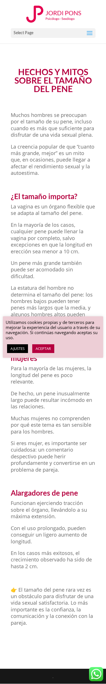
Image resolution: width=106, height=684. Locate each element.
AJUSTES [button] (17, 348)
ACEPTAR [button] (43, 348)
